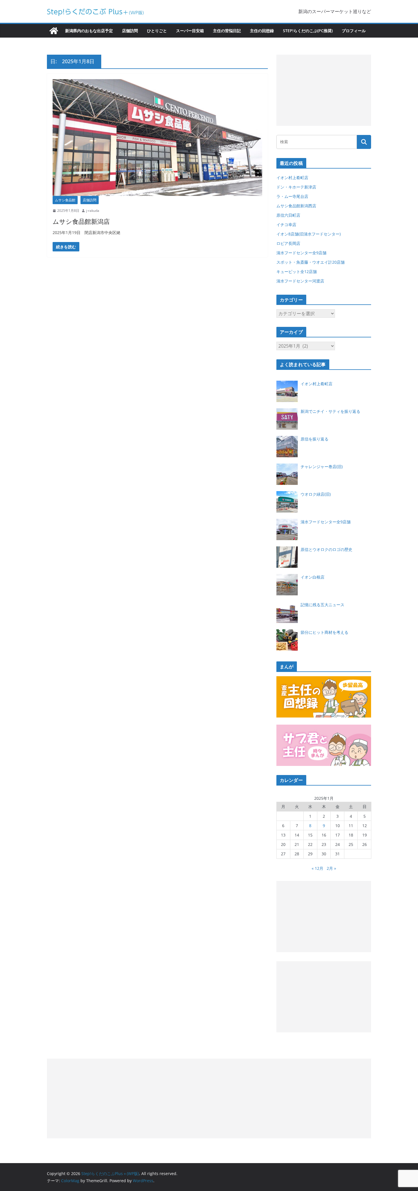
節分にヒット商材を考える (324, 632)
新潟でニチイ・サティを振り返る (330, 411)
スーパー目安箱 (190, 30)
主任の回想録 (262, 30)
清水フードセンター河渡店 (300, 281)
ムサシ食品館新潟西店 (296, 205)
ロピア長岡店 (288, 243)
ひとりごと (157, 30)
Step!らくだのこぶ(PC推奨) (308, 30)
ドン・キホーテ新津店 (296, 187)
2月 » (331, 868)
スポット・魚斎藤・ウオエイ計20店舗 (310, 262)
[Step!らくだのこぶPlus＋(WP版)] (54, 31)
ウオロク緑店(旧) (316, 494)
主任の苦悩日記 (227, 30)
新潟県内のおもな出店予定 (89, 30)
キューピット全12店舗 (296, 271)
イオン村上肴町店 (292, 177)
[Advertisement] (323, 90)
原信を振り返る (314, 439)
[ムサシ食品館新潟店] (157, 137)
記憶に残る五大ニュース (322, 604)
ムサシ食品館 (65, 200)
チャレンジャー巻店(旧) (322, 466)
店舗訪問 (130, 30)
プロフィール (354, 30)
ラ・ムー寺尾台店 (292, 196)
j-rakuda (92, 210)
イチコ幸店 (286, 224)
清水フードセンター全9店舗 (301, 252)
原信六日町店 (288, 215)
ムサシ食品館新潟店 (81, 221)
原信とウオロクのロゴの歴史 (326, 549)
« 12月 (317, 868)
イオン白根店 (312, 577)
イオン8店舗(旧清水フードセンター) (308, 234)
